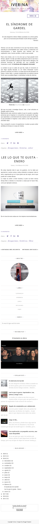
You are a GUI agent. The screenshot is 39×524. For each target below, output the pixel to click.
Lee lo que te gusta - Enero (19, 159)
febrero (6, 484)
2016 (4, 496)
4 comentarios (5, 231)
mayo (6, 477)
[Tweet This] (7, 143)
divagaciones (13, 148)
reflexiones (19, 305)
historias (23, 148)
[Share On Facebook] (11, 143)
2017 (4, 494)
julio (5, 472)
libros (31, 241)
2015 (4, 498)
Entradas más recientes (11, 249)
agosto (6, 470)
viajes (19, 309)
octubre (6, 465)
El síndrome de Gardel (19, 26)
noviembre (7, 463)
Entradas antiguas (29, 249)
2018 (4, 458)
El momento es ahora (19, 338)
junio (6, 475)
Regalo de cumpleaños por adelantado (22, 406)
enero (6, 491)
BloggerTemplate (27, 522)
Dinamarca (19, 297)
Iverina (19, 4)
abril (6, 480)
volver (30, 148)
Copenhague (19, 293)
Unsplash (27, 104)
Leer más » (19, 132)
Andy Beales (18, 104)
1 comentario (5, 138)
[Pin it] (17, 143)
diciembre (7, 461)
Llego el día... (13, 420)
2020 (4, 453)
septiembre (8, 468)
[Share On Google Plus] (14, 143)
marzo (6, 482)
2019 (4, 456)
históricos (23, 241)
